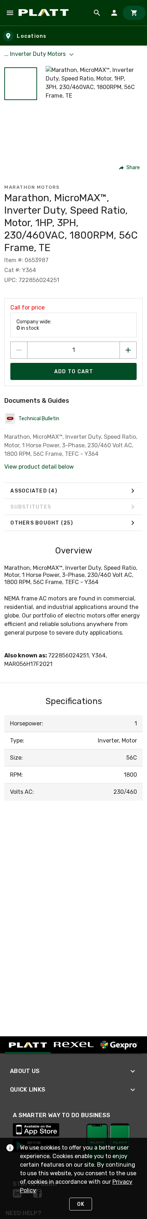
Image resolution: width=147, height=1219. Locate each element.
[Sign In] (114, 12)
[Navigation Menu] (10, 12)
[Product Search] (97, 12)
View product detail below (39, 466)
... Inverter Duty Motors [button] (35, 54)
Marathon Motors (32, 187)
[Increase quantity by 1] (128, 350)
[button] (20, 83)
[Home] (45, 12)
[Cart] (134, 13)
